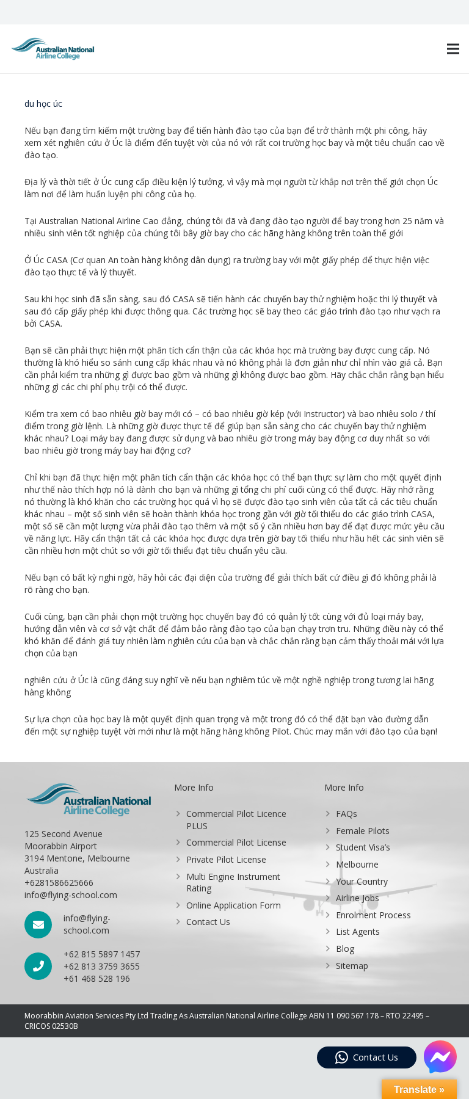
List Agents (358, 931)
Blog (345, 948)
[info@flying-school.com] (44, 924)
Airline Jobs (357, 898)
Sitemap (352, 965)
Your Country (362, 881)
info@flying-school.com (87, 924)
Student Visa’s (363, 847)
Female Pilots (363, 830)
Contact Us (208, 921)
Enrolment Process (373, 915)
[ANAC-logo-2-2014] (52, 49)
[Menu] (453, 49)
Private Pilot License (226, 859)
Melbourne (357, 864)
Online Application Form (233, 905)
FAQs (346, 813)
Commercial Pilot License (236, 842)
